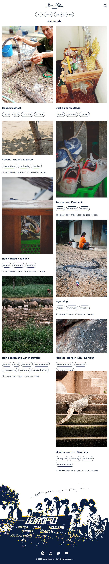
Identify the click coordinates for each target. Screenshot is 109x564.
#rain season (9, 370)
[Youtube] (66, 553)
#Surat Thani (9, 166)
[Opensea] (42, 553)
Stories (58, 14)
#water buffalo (40, 370)
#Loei (16, 114)
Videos (69, 14)
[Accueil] (54, 5)
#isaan (60, 114)
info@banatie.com (64, 559)
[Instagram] (50, 553)
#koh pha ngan (64, 364)
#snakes (39, 114)
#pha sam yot (42, 364)
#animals (27, 114)
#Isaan (6, 114)
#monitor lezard (65, 370)
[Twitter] (58, 553)
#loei (16, 364)
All (39, 14)
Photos (48, 14)
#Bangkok (62, 459)
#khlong (75, 459)
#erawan (26, 364)
